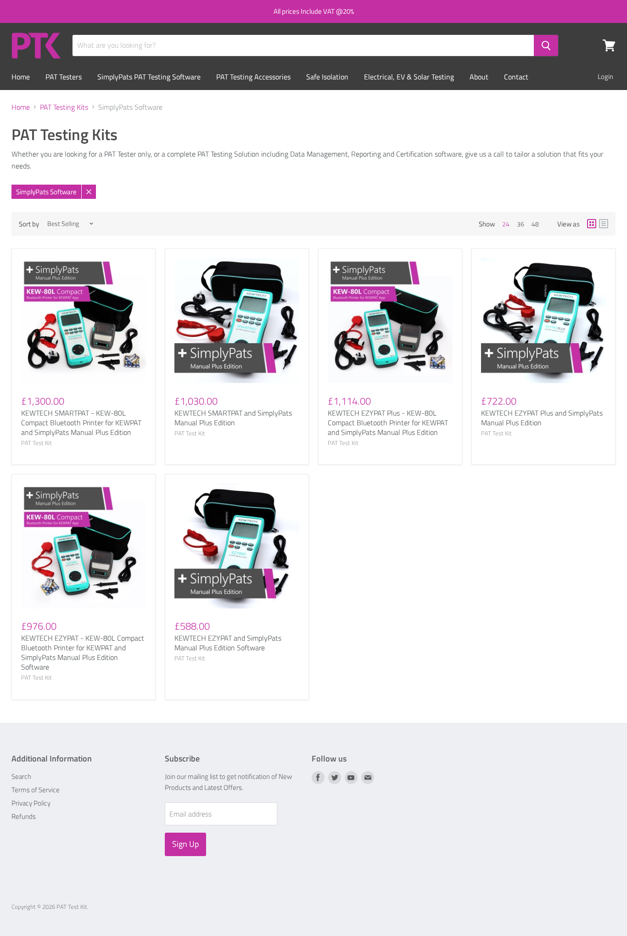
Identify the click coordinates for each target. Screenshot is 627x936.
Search (21, 776)
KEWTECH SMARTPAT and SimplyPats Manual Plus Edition (233, 417)
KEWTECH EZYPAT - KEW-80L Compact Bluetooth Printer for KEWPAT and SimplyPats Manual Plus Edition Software (82, 652)
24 (505, 224)
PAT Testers (63, 76)
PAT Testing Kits (64, 107)
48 (535, 224)
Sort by (29, 224)
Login (605, 76)
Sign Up (185, 844)
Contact (516, 76)
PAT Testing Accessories (253, 76)
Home (20, 76)
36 (520, 224)
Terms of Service (35, 789)
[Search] (546, 45)
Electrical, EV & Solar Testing (409, 76)
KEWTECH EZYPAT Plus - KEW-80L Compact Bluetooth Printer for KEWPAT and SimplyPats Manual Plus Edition (388, 422)
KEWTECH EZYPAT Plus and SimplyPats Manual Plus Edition (542, 417)
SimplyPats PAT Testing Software (149, 76)
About (479, 76)
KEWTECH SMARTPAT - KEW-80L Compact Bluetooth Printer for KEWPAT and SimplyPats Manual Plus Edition (81, 422)
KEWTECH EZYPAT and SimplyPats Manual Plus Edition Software (227, 642)
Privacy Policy (30, 803)
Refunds (23, 816)
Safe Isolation (327, 76)
